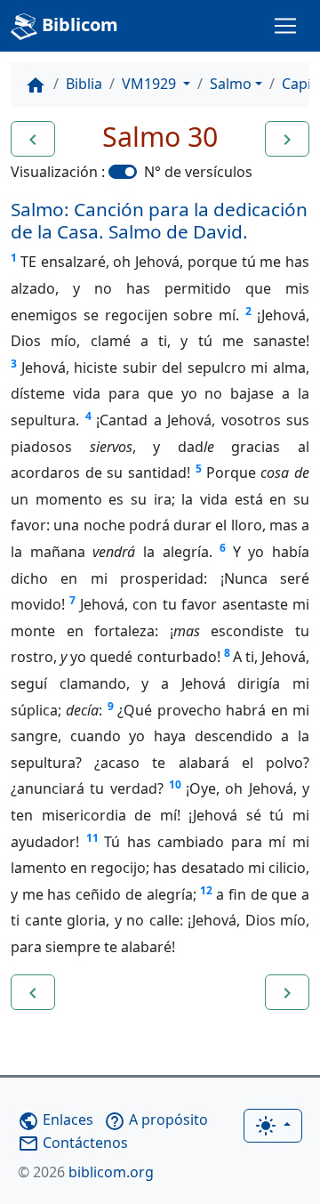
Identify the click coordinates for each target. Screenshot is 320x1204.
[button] (33, 139)
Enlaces (55, 1119)
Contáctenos (73, 1142)
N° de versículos (198, 172)
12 (206, 890)
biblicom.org (86, 1172)
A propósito (156, 1119)
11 (92, 837)
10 (175, 784)
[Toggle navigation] (285, 26)
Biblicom (77, 24)
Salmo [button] (231, 83)
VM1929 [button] (151, 83)
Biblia (84, 83)
